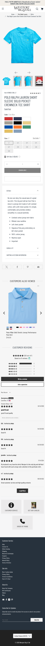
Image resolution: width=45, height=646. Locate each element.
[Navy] (18, 118)
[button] (34, 93)
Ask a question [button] (22, 384)
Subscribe (36, 620)
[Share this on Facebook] (17, 267)
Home (12, 14)
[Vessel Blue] (18, 131)
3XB (27, 147)
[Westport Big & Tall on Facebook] (6, 600)
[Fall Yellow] (8, 131)
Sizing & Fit (10, 248)
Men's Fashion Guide (7, 572)
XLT (18, 143)
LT (9, 143)
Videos (4, 593)
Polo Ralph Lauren (22, 14)
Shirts (32, 14)
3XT (36, 143)
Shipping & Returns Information (16, 255)
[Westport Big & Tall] (22, 8)
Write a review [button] (22, 379)
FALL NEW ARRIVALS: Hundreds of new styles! (22, 3)
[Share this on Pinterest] (27, 267)
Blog (3, 595)
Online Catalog (6, 549)
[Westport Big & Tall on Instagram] (9, 600)
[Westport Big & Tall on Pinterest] (12, 600)
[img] (7, 406)
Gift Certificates (6, 590)
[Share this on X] (6, 267)
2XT (27, 143)
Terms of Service (6, 563)
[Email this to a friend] (38, 267)
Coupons (4, 556)
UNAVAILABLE (22, 170)
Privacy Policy (6, 558)
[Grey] (8, 123)
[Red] (8, 118)
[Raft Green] (27, 127)
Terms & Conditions (7, 577)
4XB (36, 147)
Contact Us (5, 547)
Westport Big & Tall (25, 642)
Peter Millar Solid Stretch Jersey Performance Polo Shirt (21, 333)
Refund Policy (5, 560)
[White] (27, 118)
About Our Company (7, 588)
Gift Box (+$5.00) (12, 156)
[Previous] (16, 72)
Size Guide (36, 138)
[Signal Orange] (18, 127)
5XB (9, 151)
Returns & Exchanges (7, 553)
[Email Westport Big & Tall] (3, 600)
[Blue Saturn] (8, 127)
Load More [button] (22, 491)
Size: (21, 138)
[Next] (29, 72)
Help (3, 544)
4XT (9, 147)
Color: (9, 114)
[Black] (18, 123)
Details (9, 191)
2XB (18, 147)
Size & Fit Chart (6, 579)
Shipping (4, 551)
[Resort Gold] (27, 123)
